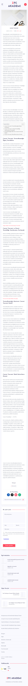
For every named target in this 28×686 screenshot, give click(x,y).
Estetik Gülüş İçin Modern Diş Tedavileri (10, 628)
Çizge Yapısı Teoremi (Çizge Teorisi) (11, 225)
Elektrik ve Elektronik (6, 639)
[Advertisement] (14, 447)
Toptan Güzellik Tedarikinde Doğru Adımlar (11, 625)
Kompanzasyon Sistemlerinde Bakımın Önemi (11, 615)
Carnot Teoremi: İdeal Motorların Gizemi (13, 134)
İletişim (2, 658)
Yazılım (3, 652)
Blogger (3, 633)
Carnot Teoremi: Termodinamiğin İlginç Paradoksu (13, 127)
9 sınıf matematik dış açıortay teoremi (15, 559)
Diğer (2, 636)
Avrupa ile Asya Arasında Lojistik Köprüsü (10, 618)
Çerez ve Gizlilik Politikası (6, 656)
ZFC (9, 666)
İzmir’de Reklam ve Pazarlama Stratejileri (10, 622)
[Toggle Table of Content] (22, 124)
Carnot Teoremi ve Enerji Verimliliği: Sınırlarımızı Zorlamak (12, 129)
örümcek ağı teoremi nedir (13, 573)
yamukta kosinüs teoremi (12, 580)
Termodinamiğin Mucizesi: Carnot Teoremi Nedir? (14, 132)
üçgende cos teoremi (11, 566)
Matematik (3, 645)
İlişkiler (3, 642)
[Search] (25, 4)
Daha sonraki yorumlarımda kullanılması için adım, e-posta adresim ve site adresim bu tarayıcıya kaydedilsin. (13, 534)
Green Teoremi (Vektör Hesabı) (10, 298)
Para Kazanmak (4, 649)
